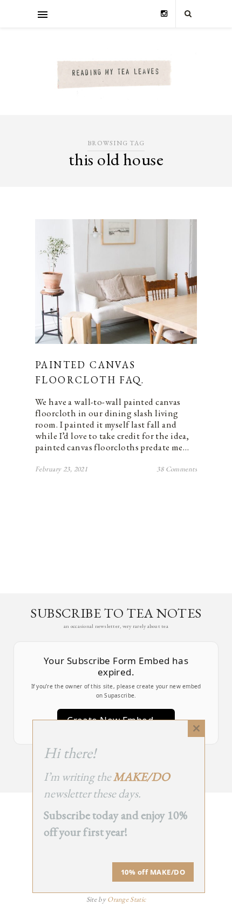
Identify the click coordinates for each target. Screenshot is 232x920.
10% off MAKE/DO (153, 872)
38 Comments (176, 468)
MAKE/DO (141, 776)
